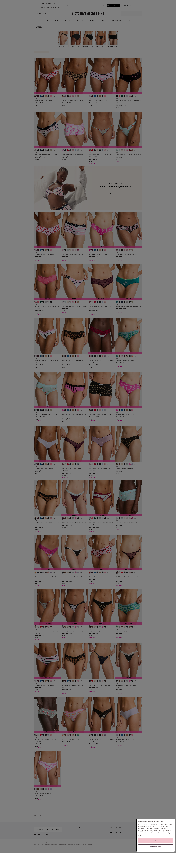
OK (156, 840)
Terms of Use (168, 834)
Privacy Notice (158, 834)
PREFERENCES (155, 847)
